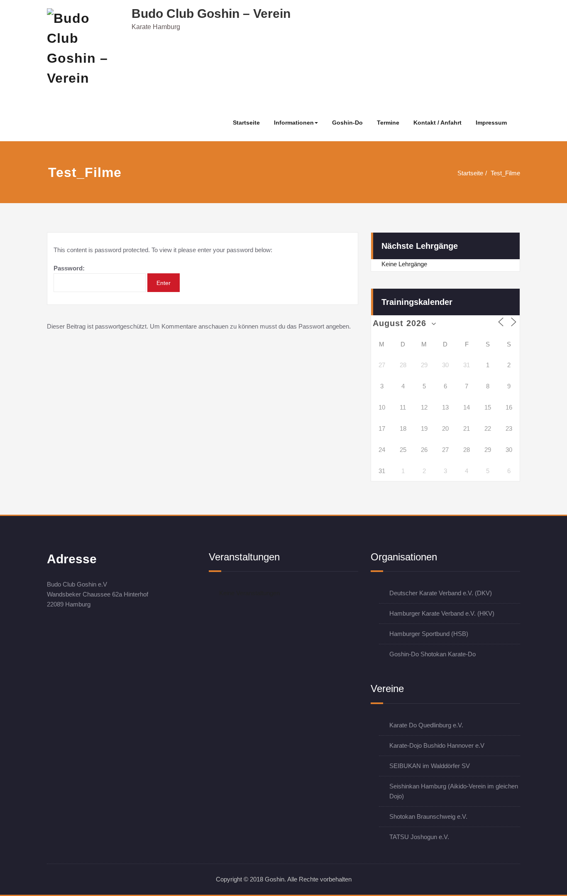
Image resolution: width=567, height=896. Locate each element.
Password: (69, 268)
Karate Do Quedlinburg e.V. (426, 725)
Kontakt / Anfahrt (437, 122)
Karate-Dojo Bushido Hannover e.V (436, 745)
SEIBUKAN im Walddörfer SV (429, 765)
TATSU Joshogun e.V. (419, 836)
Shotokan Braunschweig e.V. (428, 816)
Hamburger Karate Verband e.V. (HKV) (441, 613)
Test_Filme (505, 173)
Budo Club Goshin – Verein (211, 13)
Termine (388, 122)
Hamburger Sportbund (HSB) (428, 633)
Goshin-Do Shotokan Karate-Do (432, 654)
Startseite (246, 122)
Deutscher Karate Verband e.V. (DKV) (440, 593)
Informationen (294, 122)
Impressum (491, 122)
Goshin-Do (347, 122)
